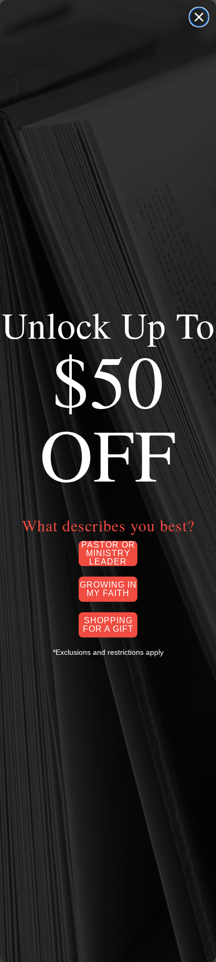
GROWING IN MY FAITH (108, 589)
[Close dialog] (199, 17)
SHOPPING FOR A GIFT (108, 624)
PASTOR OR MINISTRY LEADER (108, 553)
